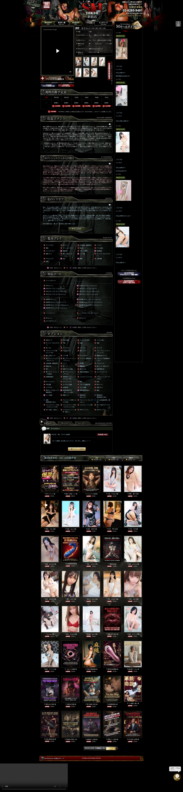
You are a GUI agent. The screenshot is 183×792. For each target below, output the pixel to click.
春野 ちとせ (49, 564)
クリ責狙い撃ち (132, 703)
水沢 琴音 (111, 529)
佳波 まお (132, 599)
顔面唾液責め (112, 704)
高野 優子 (132, 494)
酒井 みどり (132, 634)
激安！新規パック (71, 494)
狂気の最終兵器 (49, 739)
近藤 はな (70, 529)
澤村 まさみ (90, 564)
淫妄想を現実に (70, 739)
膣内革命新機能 (112, 669)
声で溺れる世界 (132, 739)
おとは (49, 634)
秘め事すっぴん (132, 669)
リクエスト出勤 (91, 494)
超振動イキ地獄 (91, 739)
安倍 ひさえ (132, 564)
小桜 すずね (111, 494)
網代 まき (70, 599)
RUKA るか (90, 634)
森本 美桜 (90, 529)
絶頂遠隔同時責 (70, 564)
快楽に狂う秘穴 (112, 634)
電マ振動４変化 (91, 704)
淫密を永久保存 (49, 704)
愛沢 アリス (49, 669)
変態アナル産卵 (112, 739)
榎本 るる (49, 529)
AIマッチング (50, 494)
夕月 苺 (132, 529)
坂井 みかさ (49, 599)
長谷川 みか (90, 599)
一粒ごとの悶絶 (70, 669)
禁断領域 (112, 564)
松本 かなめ (70, 634)
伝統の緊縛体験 (91, 669)
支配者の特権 (70, 704)
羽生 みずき (111, 599)
